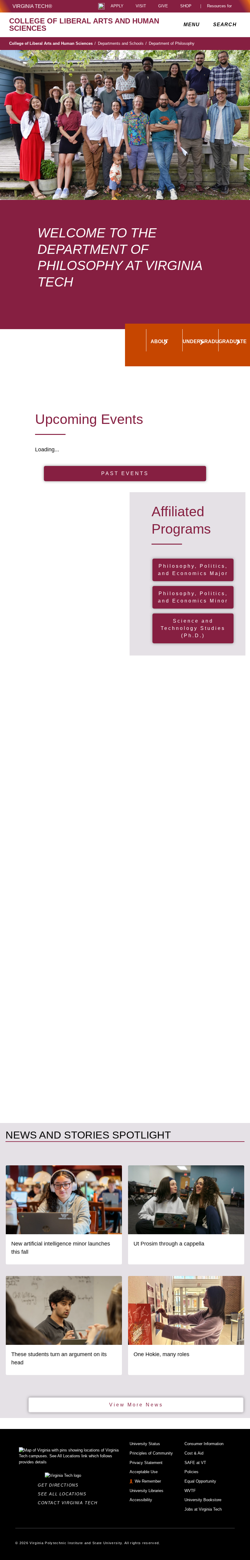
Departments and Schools (122, 43)
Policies (191, 1471)
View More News (136, 1404)
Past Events (125, 473)
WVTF (190, 1490)
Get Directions (60, 1485)
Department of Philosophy (172, 43)
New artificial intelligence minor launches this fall (60, 1248)
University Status (145, 1443)
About (159, 341)
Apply (117, 6)
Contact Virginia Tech (69, 1503)
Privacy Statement (146, 1462)
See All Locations (64, 1494)
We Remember (148, 1481)
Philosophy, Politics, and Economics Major (193, 569)
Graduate (232, 341)
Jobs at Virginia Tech (203, 1509)
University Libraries (146, 1490)
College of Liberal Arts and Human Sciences (52, 43)
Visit (141, 6)
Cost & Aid (193, 1453)
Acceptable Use (144, 1471)
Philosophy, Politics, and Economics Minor (193, 597)
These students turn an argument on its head (59, 1358)
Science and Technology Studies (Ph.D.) (193, 628)
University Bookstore (202, 1500)
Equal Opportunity (200, 1481)
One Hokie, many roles (161, 1354)
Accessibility (141, 1500)
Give (163, 6)
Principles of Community (151, 1453)
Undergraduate (196, 341)
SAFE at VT (195, 1462)
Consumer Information (203, 1443)
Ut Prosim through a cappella (169, 1244)
